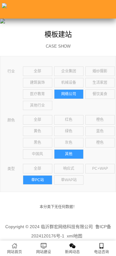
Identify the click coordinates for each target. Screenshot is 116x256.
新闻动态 (72, 252)
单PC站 (37, 180)
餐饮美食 (99, 94)
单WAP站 (69, 180)
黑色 (37, 142)
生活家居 (99, 82)
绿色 (68, 131)
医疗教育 (37, 94)
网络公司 (68, 94)
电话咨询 (101, 252)
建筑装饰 (37, 82)
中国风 (37, 154)
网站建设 (43, 252)
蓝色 (100, 131)
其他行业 (37, 105)
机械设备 (68, 82)
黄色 (37, 131)
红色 (68, 119)
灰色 (68, 142)
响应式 (68, 168)
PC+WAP (100, 168)
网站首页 (14, 252)
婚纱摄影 (99, 71)
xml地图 (74, 235)
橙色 (100, 119)
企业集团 (68, 71)
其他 (68, 154)
